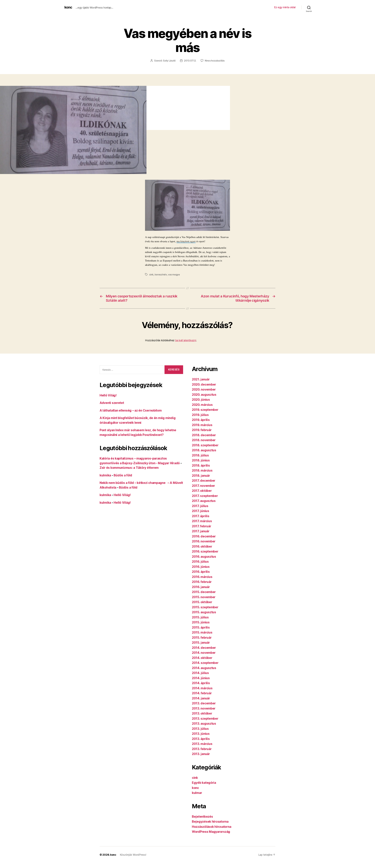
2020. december (204, 384)
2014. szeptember (205, 663)
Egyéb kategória (204, 783)
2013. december (204, 703)
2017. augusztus (204, 501)
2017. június (200, 511)
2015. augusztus (204, 612)
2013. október (202, 713)
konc (68, 7)
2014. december (204, 648)
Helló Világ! (108, 395)
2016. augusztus (204, 556)
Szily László (169, 60)
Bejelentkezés (202, 816)
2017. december (203, 480)
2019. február (202, 430)
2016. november (203, 541)
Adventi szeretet (112, 403)
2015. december (204, 592)
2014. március (202, 688)
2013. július (200, 729)
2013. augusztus (204, 723)
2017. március (202, 521)
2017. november (203, 486)
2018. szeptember (205, 445)
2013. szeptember (205, 718)
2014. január (201, 698)
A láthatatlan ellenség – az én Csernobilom (131, 410)
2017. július (200, 506)
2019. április (201, 420)
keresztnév (161, 274)
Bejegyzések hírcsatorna (210, 821)
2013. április (201, 739)
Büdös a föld (123, 475)
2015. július (200, 617)
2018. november (204, 440)
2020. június (201, 399)
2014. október (202, 658)
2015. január (201, 642)
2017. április (200, 516)
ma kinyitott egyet (186, 241)
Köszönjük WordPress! (133, 854)
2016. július (200, 561)
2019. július (200, 415)
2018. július (200, 455)
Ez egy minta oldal (284, 7)
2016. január (201, 587)
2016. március (202, 577)
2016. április (201, 572)
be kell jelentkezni (185, 340)
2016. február (202, 582)
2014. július (200, 673)
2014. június (201, 678)
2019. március (202, 425)
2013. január (201, 754)
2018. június (201, 460)
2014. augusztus (204, 668)
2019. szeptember (205, 410)
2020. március (202, 405)
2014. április (201, 683)
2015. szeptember (205, 607)
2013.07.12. (190, 60)
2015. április (201, 627)
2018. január (201, 475)
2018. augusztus (204, 450)
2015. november (203, 597)
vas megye (174, 274)
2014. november (204, 653)
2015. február (202, 637)
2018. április (201, 465)
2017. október (202, 491)
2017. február (201, 526)
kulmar (197, 793)
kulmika (105, 475)
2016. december (204, 536)
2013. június (201, 734)
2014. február (202, 693)
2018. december (204, 435)
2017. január (200, 531)
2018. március (202, 470)
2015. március (202, 632)
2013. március (202, 744)
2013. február (202, 749)
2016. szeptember (205, 551)
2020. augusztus (204, 394)
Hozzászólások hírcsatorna (211, 827)
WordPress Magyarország (211, 832)
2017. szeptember (205, 496)
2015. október (202, 602)
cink (151, 274)
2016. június (201, 567)
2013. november (203, 708)
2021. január (201, 379)
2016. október (202, 546)
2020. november (204, 389)
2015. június (201, 622)
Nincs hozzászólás (214, 60)
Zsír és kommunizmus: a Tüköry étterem (129, 468)
